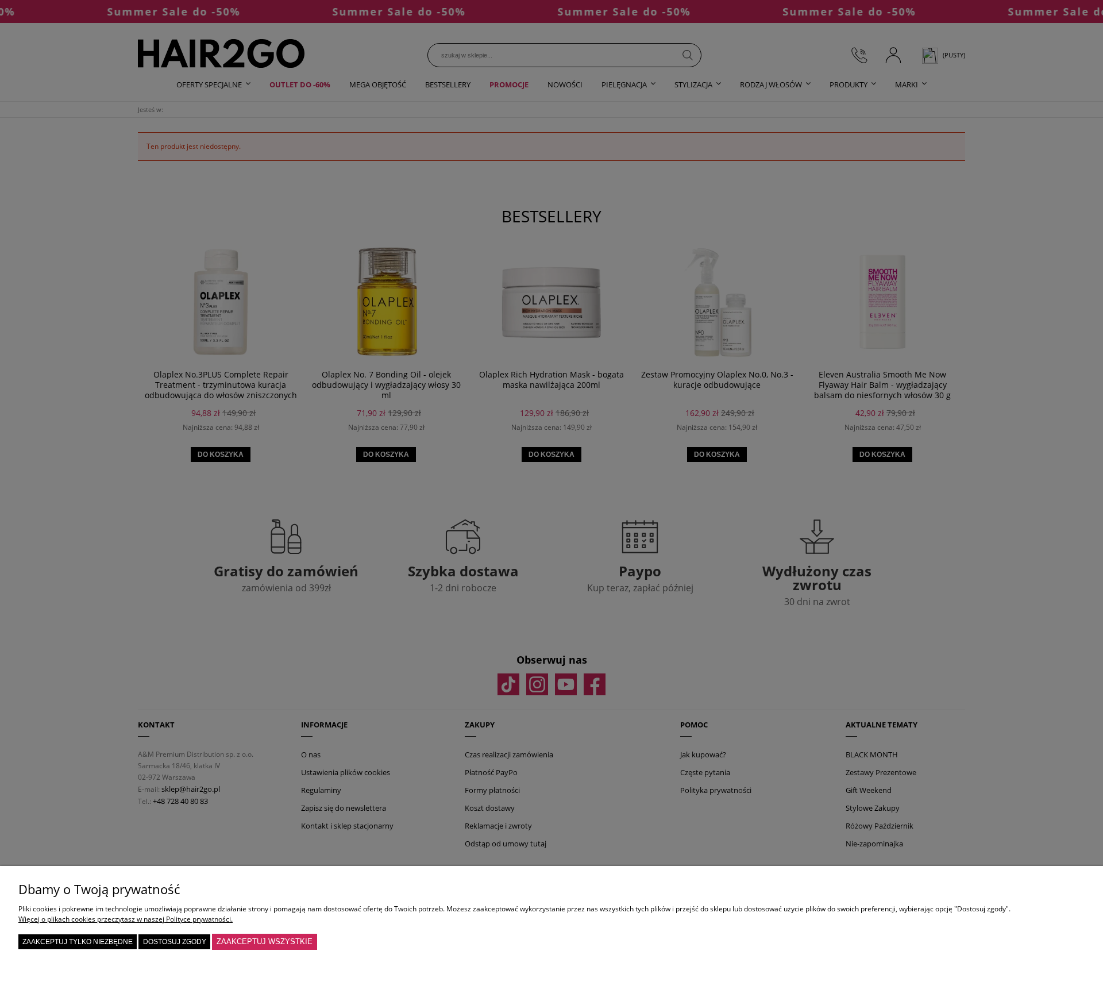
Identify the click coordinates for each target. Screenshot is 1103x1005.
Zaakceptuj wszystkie (265, 941)
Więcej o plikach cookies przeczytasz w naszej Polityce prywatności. (125, 919)
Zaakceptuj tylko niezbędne (77, 942)
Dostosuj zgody (174, 942)
